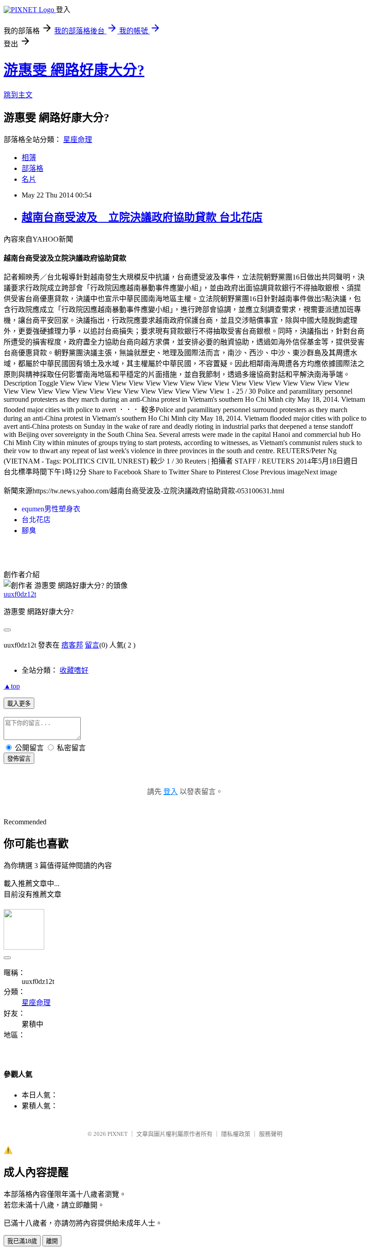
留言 (92, 645)
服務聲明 (270, 1133)
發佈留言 (19, 758)
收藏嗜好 (74, 670)
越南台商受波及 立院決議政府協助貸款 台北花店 (142, 217)
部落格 (32, 168)
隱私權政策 (235, 1133)
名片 (29, 179)
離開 (52, 1241)
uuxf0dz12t (20, 594)
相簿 (29, 157)
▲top (12, 686)
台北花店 (36, 520)
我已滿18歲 (22, 1241)
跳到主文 (18, 95)
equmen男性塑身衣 (51, 509)
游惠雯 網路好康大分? (74, 70)
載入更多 (19, 703)
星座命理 (77, 139)
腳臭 (29, 530)
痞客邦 (72, 645)
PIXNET (117, 1133)
